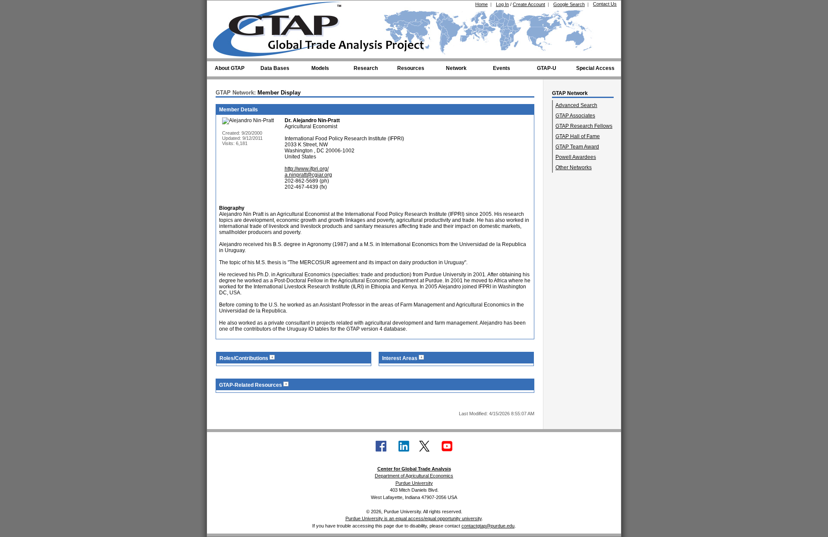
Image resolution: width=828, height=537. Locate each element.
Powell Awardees (575, 157)
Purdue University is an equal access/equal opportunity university (413, 518)
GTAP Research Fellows (583, 126)
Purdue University (414, 483)
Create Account (529, 4)
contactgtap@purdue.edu (487, 525)
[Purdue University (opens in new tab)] (226, 7)
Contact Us (605, 3)
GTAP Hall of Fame (577, 136)
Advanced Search (576, 105)
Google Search (569, 4)
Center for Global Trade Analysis (414, 468)
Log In (502, 4)
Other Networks (573, 167)
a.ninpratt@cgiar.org (308, 175)
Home (481, 4)
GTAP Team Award (577, 147)
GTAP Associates (575, 116)
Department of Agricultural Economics (414, 475)
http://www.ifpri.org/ (307, 169)
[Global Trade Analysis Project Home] (282, 27)
